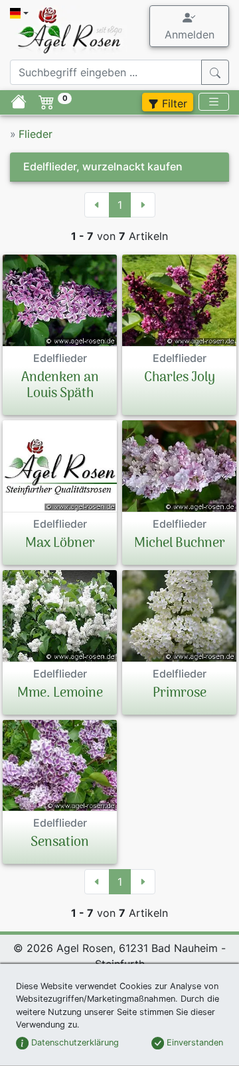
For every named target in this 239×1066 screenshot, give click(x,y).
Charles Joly (179, 377)
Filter (173, 103)
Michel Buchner (179, 543)
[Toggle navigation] (214, 102)
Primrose (179, 693)
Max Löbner (60, 543)
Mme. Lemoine (60, 693)
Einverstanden (193, 1042)
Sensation (60, 842)
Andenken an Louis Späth (60, 385)
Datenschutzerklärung (74, 1042)
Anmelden (189, 34)
